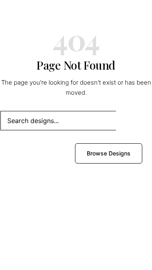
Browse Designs (109, 153)
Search (133, 120)
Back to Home (40, 153)
